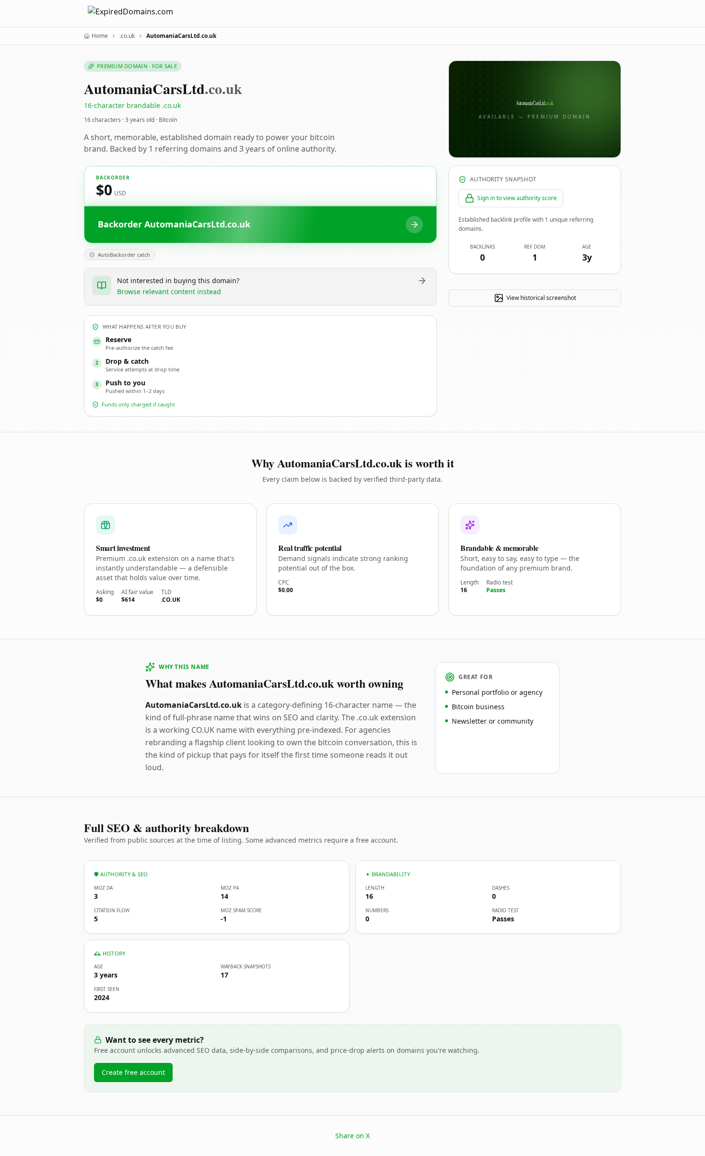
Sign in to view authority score (517, 198)
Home (100, 36)
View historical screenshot (541, 298)
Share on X (352, 1135)
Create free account (133, 1072)
